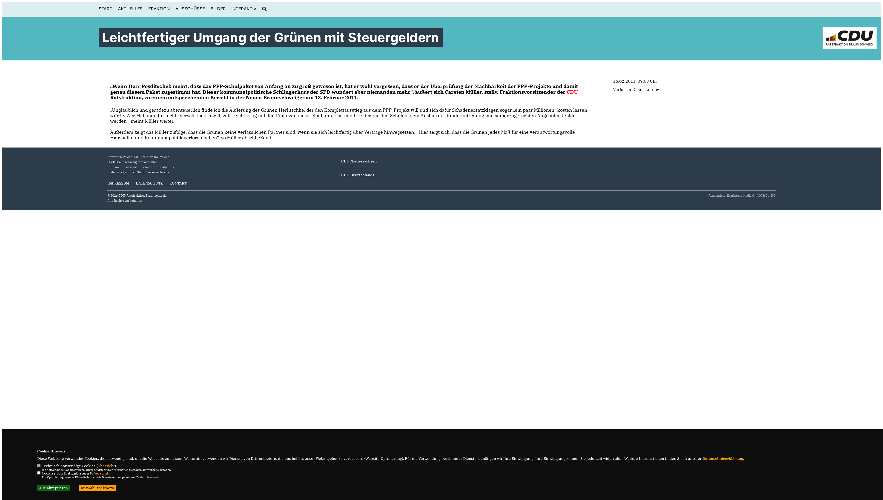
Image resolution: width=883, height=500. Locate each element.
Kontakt (178, 183)
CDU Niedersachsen (359, 161)
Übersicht (106, 465)
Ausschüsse (190, 9)
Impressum (118, 183)
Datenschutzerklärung (722, 458)
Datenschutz (149, 183)
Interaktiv (243, 9)
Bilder (218, 9)
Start (105, 9)
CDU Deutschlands (357, 175)
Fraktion (159, 9)
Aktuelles (130, 9)
